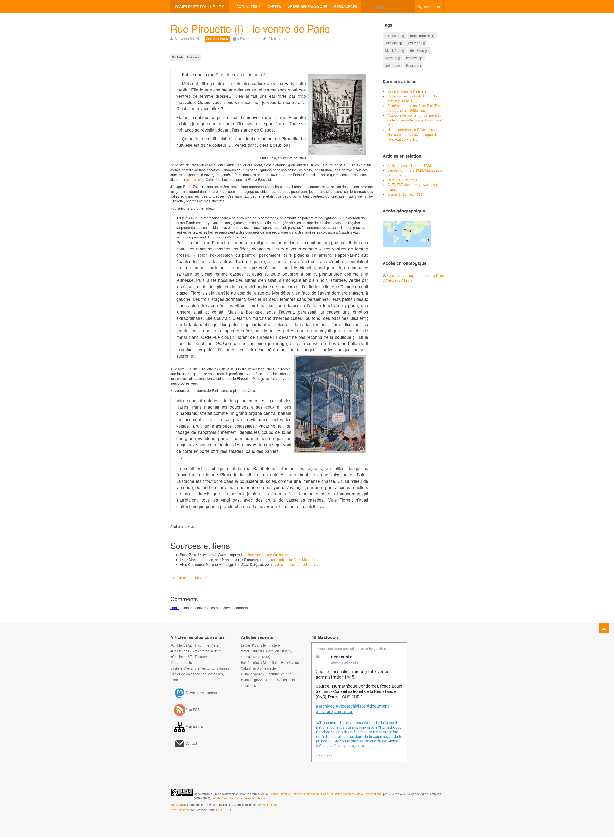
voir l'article (193, 179)
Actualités (246, 6)
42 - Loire (392, 35)
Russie (411, 65)
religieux (391, 43)
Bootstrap (176, 804)
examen (414, 43)
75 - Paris (177, 57)
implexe (412, 57)
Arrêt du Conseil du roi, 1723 (409, 165)
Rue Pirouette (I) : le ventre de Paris (250, 28)
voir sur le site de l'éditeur (294, 564)
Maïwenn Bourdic (228, 798)
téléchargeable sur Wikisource (266, 554)
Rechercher (431, 6)
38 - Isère (392, 50)
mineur (390, 57)
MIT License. (270, 804)
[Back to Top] (604, 628)
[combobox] (388, 6)
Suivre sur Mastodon (255, 798)
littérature (193, 57)
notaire (390, 65)
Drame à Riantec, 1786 (405, 194)
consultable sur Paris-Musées (291, 559)
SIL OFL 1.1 (223, 810)
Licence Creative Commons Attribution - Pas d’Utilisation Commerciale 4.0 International (326, 794)
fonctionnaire (420, 35)
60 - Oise (417, 50)
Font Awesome (180, 810)
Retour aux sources (402, 179)
